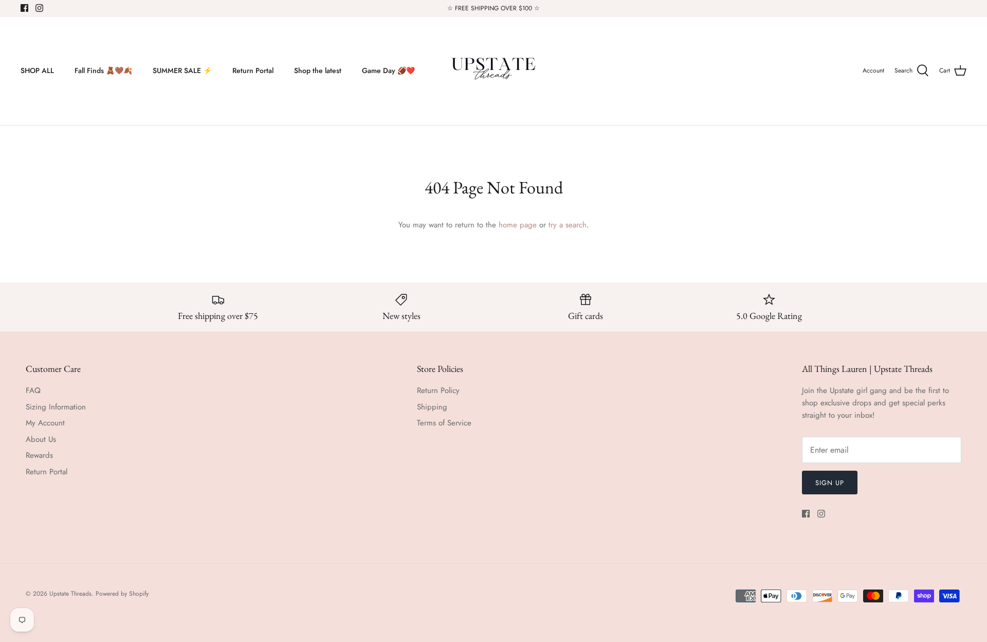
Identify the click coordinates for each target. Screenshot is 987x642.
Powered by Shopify (122, 593)
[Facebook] (24, 8)
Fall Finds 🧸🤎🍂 (103, 70)
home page (518, 224)
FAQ (33, 390)
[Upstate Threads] (493, 71)
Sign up (829, 483)
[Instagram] (39, 8)
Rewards (39, 455)
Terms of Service (444, 423)
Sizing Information (56, 407)
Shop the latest (317, 70)
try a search (568, 224)
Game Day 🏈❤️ (388, 70)
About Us (41, 439)
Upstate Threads (70, 593)
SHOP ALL (37, 70)
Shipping (432, 407)
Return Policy (438, 390)
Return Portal (252, 70)
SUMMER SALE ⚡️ (182, 70)
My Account (45, 423)
